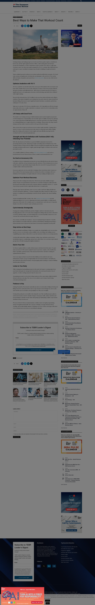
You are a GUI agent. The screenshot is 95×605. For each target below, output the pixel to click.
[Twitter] (25, 26)
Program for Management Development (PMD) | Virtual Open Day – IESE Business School (72, 335)
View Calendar (64, 357)
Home (14, 0)
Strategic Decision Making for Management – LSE (71, 395)
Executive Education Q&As (67, 275)
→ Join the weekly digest (35, 350)
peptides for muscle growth (43, 198)
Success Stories (65, 273)
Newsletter (43, 0)
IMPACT (56, 11)
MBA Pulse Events (65, 279)
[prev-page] (14, 403)
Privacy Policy (35, 597)
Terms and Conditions (45, 597)
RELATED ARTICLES (18, 370)
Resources (28, 0)
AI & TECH (24, 11)
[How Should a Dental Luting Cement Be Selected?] (35, 392)
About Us (17, 0)
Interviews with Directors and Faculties (70, 269)
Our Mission (33, 0)
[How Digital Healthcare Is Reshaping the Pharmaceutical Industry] (20, 377)
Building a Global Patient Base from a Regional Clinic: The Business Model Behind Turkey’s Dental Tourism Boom (51, 399)
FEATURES (70, 11)
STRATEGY (32, 11)
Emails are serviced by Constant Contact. (39, 346)
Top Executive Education (50, 0)
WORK (38, 11)
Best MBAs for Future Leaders (68, 266)
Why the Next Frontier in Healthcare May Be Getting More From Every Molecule (50, 384)
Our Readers (23, 0)
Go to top (56, 311)
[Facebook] (22, 26)
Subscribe (38, 0)
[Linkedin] (28, 26)
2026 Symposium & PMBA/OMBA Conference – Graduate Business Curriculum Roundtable (72, 480)
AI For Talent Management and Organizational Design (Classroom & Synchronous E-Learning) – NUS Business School (73, 417)
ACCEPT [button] (47, 600)
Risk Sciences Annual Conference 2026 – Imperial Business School (72, 318)
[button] (81, 0)
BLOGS (17, 15)
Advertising (58, 0)
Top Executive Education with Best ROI (70, 264)
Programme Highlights (66, 268)
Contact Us (69, 0)
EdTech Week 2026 (69, 475)
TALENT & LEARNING (47, 11)
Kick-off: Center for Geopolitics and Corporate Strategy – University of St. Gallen (73, 348)
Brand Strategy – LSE (70, 399)
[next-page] (16, 403)
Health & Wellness (23, 15)
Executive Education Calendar (68, 277)
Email (17, 337)
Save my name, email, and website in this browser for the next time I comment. (31, 434)
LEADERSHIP (16, 11)
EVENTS (77, 11)
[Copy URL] (31, 26)
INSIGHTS (63, 11)
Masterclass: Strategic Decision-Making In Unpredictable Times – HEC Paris (73, 405)
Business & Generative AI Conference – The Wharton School (73, 329)
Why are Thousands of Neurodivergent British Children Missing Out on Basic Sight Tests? (19, 399)
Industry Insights (65, 271)
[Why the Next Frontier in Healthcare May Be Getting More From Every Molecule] (51, 377)
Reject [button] (47, 603)
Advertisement (19, 358)
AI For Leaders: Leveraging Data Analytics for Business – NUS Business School (72, 342)
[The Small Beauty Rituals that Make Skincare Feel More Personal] (35, 377)
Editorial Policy (63, 0)
